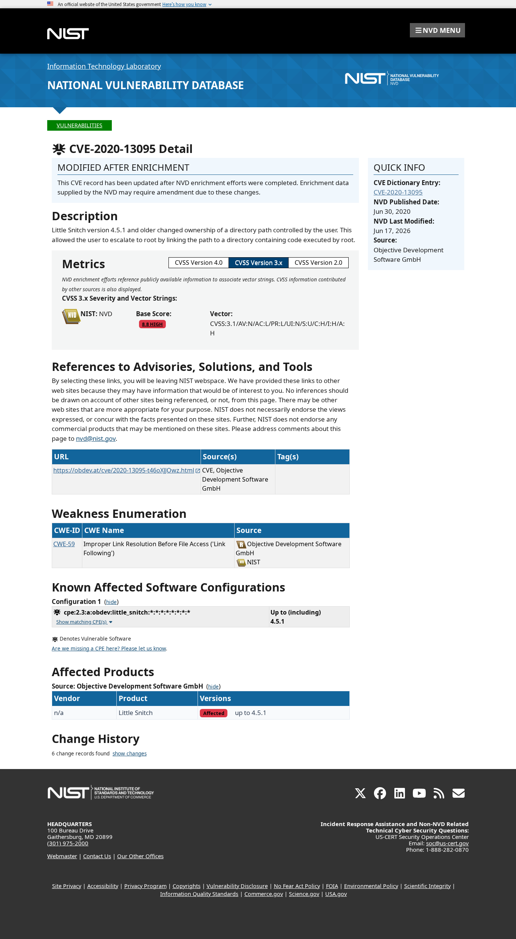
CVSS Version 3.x (258, 262)
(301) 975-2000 (67, 843)
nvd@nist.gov (96, 438)
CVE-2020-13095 (398, 192)
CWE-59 (64, 544)
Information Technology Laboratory (104, 66)
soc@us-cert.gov (447, 843)
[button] (437, 30)
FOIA (332, 886)
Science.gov (304, 893)
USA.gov (336, 893)
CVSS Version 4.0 (198, 262)
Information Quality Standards (199, 893)
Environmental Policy (371, 886)
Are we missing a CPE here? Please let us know (109, 648)
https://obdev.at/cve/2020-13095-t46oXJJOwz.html (123, 470)
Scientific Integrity (427, 886)
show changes (130, 753)
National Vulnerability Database (145, 85)
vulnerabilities (79, 125)
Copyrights (187, 886)
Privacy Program (145, 886)
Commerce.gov (263, 893)
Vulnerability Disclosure (237, 886)
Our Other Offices (140, 856)
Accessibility (102, 886)
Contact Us (97, 856)
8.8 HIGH (152, 324)
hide (111, 602)
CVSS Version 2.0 (318, 262)
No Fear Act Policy (297, 886)
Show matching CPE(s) (82, 621)
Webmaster (62, 856)
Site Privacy (66, 886)
